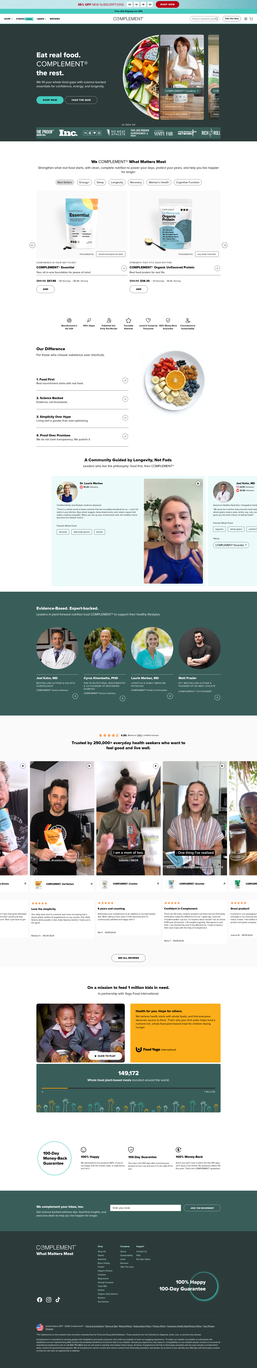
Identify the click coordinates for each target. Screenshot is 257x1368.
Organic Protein (105, 1270)
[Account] (245, 18)
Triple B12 (102, 1286)
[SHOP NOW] (128, 4)
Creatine (102, 1274)
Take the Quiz (127, 1266)
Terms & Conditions (95, 1326)
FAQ (138, 1255)
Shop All (102, 1251)
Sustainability (126, 1255)
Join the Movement (202, 1208)
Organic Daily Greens (108, 1293)
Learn (40, 19)
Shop (7, 19)
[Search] (216, 18)
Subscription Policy (142, 1326)
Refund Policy (125, 1326)
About (123, 1251)
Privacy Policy (159, 1326)
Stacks (24, 19)
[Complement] (129, 18)
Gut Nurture (103, 1301)
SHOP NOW (167, 4)
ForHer (101, 1266)
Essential (102, 1259)
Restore (101, 1297)
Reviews (55, 19)
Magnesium (103, 1278)
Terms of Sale (111, 1326)
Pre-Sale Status (143, 1259)
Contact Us (141, 1251)
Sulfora (101, 1290)
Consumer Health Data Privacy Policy (184, 1326)
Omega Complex (106, 1282)
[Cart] (251, 18)
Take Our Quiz (232, 18)
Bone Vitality (104, 1263)
